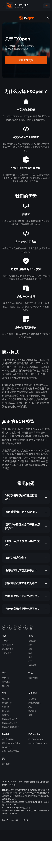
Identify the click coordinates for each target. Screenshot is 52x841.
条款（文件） (15, 820)
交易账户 (6, 641)
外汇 (30, 645)
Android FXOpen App (37, 743)
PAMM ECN (7, 747)
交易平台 (6, 678)
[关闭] (3, 5)
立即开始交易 (26, 60)
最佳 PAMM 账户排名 (11, 743)
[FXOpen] (26, 18)
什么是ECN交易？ (9, 723)
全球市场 (32, 641)
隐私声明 (5, 820)
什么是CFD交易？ (9, 719)
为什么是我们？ (34, 702)
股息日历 (6, 706)
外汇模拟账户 (7, 645)
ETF (30, 661)
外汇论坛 (6, 711)
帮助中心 (6, 715)
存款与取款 (33, 678)
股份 (30, 657)
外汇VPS (6, 682)
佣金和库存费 (7, 649)
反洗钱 (25, 820)
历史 (30, 706)
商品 (30, 653)
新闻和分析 (6, 702)
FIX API (5, 686)
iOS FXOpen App (35, 739)
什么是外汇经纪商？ (10, 727)
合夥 (30, 715)
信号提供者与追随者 (10, 751)
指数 (30, 649)
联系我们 (32, 711)
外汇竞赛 (6, 764)
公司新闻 (32, 699)
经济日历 (6, 699)
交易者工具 (6, 653)
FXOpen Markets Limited (13, 802)
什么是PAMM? (8, 739)
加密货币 (32, 665)
